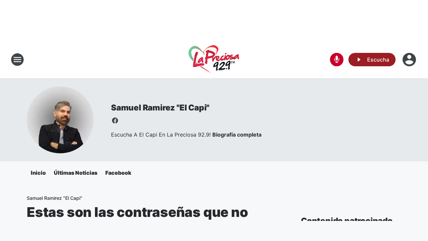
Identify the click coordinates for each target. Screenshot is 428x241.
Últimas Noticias (75, 172)
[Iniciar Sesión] (410, 59)
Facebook (118, 172)
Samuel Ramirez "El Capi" (160, 107)
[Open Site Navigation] (17, 59)
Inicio (38, 172)
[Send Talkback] (336, 59)
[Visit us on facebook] (115, 120)
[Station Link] (214, 59)
